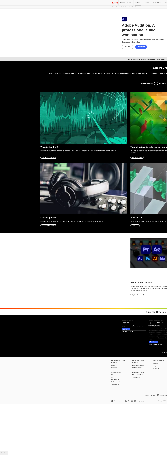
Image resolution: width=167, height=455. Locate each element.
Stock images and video (117, 381)
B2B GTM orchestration (137, 374)
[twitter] (132, 401)
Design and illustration (116, 370)
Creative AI (113, 365)
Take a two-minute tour (49, 157)
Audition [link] (137, 2)
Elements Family (115, 379)
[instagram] (129, 401)
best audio (55, 150)
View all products (115, 384)
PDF (112, 374)
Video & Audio (157, 2)
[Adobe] (114, 2)
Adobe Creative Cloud (123, 7)
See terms (161, 338)
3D (112, 377)
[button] (117, 401)
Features (146, 2)
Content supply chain (137, 367)
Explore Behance (137, 295)
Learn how (135, 225)
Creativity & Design (125, 2)
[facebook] (126, 401)
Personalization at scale (138, 365)
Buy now (141, 47)
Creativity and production (138, 372)
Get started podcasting (49, 225)
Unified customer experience (139, 370)
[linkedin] (135, 401)
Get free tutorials (147, 83)
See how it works (137, 157)
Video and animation (116, 372)
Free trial (127, 47)
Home (113, 7)
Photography (114, 367)
